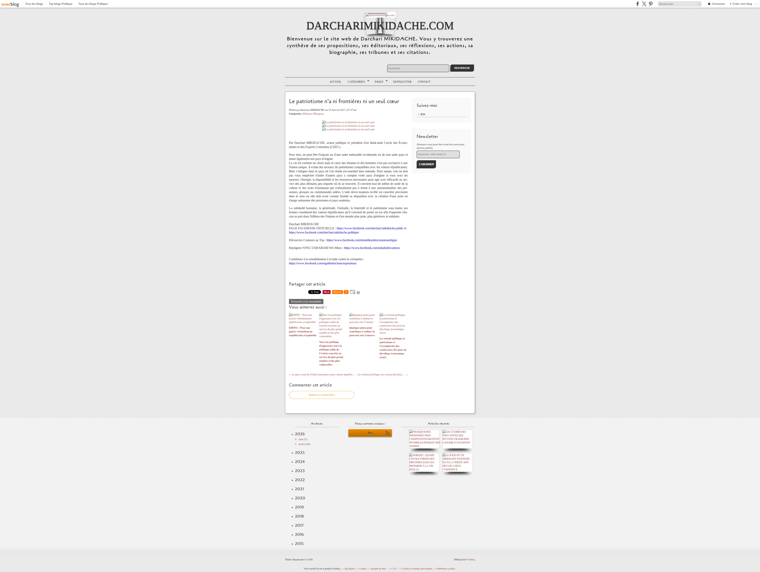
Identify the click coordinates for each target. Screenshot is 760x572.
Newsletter (402, 81)
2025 (300, 452)
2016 (299, 534)
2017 (299, 525)
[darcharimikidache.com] (380, 15)
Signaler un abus (378, 568)
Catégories (355, 82)
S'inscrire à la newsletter (306, 301)
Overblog (470, 559)
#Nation (307, 113)
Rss (370, 432)
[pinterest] (650, 4)
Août (301, 439)
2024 (300, 461)
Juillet (301, 444)
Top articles (349, 568)
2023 (300, 470)
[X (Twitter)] (644, 4)
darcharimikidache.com (380, 25)
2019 (299, 507)
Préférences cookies (446, 568)
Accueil (335, 81)
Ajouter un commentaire (321, 395)
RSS (423, 114)
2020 (300, 498)
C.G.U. (394, 568)
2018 (299, 516)
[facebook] (637, 4)
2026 (300, 434)
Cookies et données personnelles (417, 568)
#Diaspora (318, 113)
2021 (299, 489)
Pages (377, 82)
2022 (300, 479)
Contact (424, 81)
